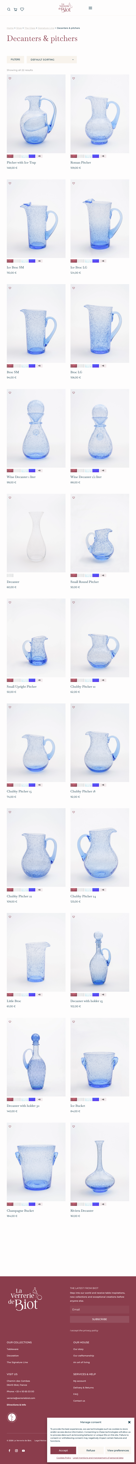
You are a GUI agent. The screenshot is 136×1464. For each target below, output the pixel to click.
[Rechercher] (9, 9)
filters (15, 59)
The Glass (30, 28)
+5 (39, 156)
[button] (129, 1422)
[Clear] (17, 156)
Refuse (90, 1450)
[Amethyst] (10, 156)
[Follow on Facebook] (9, 1450)
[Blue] (24, 156)
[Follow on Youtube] (23, 1450)
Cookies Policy (64, 1458)
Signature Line (46, 28)
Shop (19, 28)
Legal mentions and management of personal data (98, 1458)
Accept (63, 1450)
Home (10, 28)
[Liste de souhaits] (22, 9)
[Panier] (15, 9)
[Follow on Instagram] (16, 1450)
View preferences (118, 1450)
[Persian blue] (32, 156)
